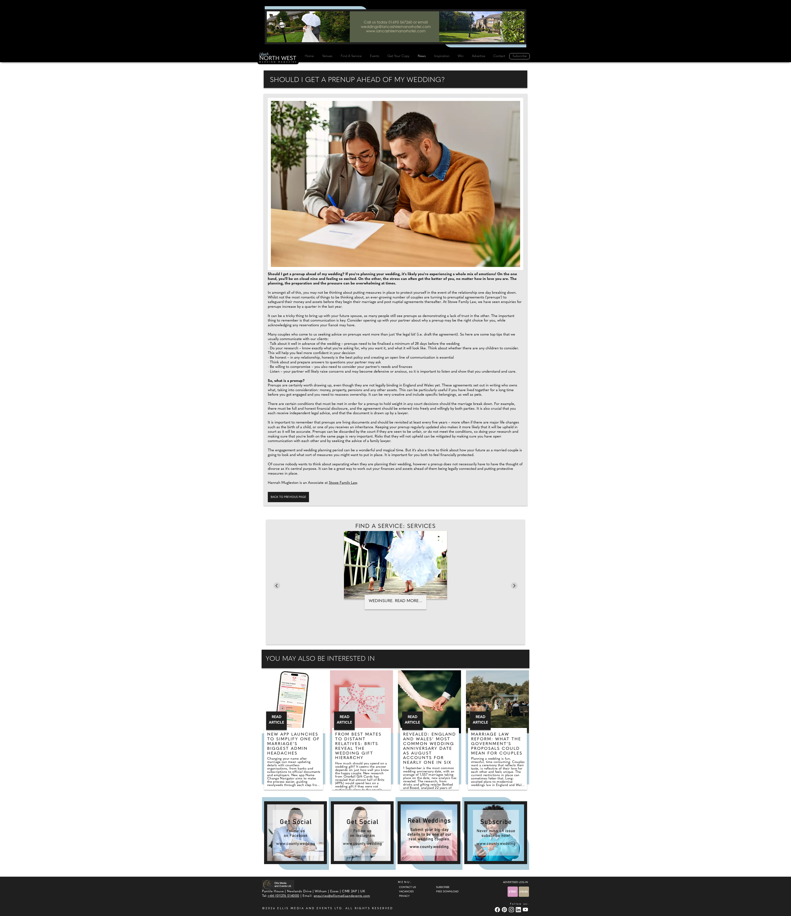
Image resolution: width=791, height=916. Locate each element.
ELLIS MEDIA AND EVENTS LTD (309, 908)
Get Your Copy (398, 56)
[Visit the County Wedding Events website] (513, 891)
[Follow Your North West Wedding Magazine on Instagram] (362, 832)
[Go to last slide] (277, 585)
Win (460, 56)
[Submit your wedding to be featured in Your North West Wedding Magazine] (429, 832)
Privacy (404, 896)
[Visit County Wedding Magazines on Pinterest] (505, 909)
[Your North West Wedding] (278, 58)
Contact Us (407, 887)
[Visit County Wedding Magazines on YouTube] (526, 909)
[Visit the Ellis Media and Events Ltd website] (278, 884)
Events (374, 56)
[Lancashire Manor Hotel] (395, 26)
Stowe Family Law (343, 483)
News (422, 56)
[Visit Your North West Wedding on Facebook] (498, 909)
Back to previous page (288, 497)
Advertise (478, 56)
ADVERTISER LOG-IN (515, 882)
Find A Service (351, 56)
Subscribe (520, 56)
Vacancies (406, 891)
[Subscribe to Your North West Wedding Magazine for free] (495, 832)
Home (309, 56)
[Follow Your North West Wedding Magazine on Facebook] (295, 832)
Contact (499, 56)
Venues (327, 56)
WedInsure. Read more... (395, 601)
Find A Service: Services (395, 526)
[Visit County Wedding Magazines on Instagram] (512, 909)
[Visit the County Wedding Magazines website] (524, 891)
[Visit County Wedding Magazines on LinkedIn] (519, 909)
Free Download (447, 891)
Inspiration (441, 56)
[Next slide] (514, 585)
